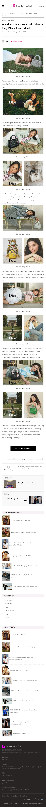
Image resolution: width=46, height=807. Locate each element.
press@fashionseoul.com (9, 783)
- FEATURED (8, 600)
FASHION (12, 13)
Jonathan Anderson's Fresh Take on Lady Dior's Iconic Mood (22, 26)
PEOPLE (36, 13)
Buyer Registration (23, 448)
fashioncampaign (20, 459)
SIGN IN (41, 6)
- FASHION (8, 604)
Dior (4, 459)
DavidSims (39, 459)
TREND (4, 15)
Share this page (17, 41)
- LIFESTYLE (9, 607)
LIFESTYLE (20, 13)
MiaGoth (30, 459)
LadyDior (10, 459)
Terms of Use (5, 796)
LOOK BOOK (28, 13)
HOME (4, 20)
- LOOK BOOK (9, 611)
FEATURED (5, 13)
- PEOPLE (7, 614)
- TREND (7, 617)
